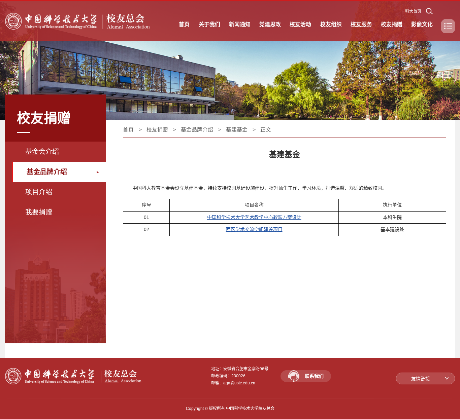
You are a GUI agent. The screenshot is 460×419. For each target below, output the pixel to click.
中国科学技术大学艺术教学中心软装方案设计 (254, 217)
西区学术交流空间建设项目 (254, 229)
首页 (128, 129)
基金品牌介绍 (47, 172)
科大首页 (413, 11)
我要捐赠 (38, 212)
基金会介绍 (42, 151)
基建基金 (237, 129)
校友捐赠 (157, 129)
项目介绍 (38, 192)
